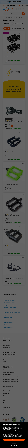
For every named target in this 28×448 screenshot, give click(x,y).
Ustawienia (14, 445)
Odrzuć (14, 443)
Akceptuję (14, 440)
